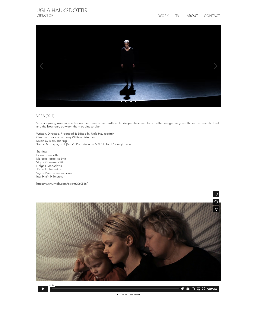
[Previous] (41, 66)
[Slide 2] (126, 101)
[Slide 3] (131, 101)
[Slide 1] (121, 101)
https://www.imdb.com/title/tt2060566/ (62, 183)
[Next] (215, 66)
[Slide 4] (135, 101)
